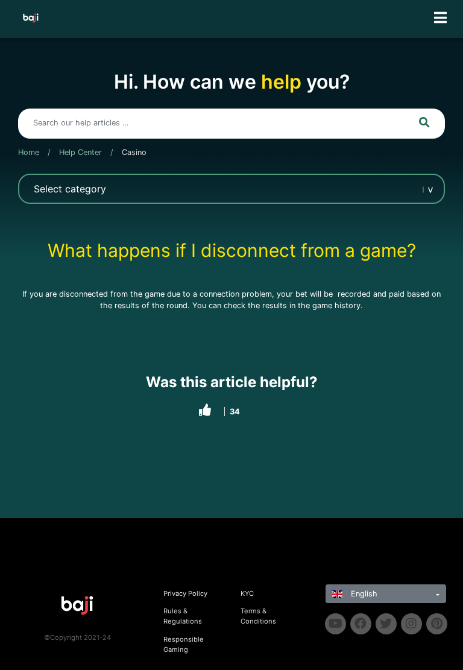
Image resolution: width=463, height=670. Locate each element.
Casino (134, 152)
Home (28, 152)
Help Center (80, 152)
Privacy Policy (185, 593)
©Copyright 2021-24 (77, 637)
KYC (247, 593)
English (362, 593)
